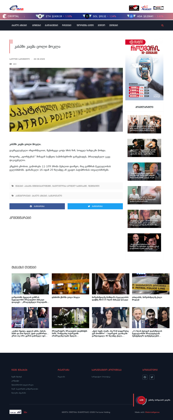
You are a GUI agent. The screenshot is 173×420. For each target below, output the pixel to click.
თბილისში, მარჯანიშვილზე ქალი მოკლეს (147, 298)
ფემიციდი (93, 186)
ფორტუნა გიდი (85, 25)
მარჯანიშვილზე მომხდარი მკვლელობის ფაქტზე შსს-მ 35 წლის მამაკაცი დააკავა (110, 298)
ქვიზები (113, 25)
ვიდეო (101, 25)
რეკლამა (61, 377)
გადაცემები (51, 25)
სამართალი (55, 195)
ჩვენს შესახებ (16, 377)
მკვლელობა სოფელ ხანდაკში (69, 186)
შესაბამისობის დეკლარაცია (22, 385)
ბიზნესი (36, 25)
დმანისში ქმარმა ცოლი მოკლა (66, 297)
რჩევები (66, 25)
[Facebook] (144, 377)
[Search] (160, 25)
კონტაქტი (15, 381)
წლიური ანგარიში (18, 393)
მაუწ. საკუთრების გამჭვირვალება (24, 389)
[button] (37, 206)
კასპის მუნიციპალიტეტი (37, 186)
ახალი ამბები (19, 25)
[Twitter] (151, 377)
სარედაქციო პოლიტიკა (101, 377)
